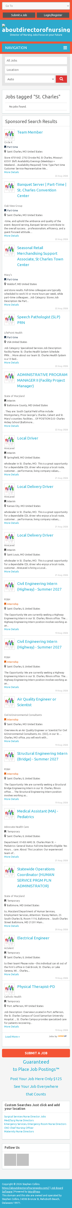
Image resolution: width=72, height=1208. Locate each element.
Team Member (30, 132)
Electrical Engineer (33, 938)
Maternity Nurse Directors (19, 1131)
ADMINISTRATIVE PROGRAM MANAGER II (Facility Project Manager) (42, 380)
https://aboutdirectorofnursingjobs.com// (25, 1188)
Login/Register (53, 15)
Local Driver (27, 438)
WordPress (34, 1191)
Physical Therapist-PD (36, 986)
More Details (11, 172)
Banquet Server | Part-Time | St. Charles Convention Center (41, 190)
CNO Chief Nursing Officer (19, 1128)
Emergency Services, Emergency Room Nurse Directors (35, 1124)
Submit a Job (19, 15)
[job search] (62, 1036)
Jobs (51, 1036)
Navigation (16, 48)
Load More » (12, 1036)
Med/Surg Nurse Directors (19, 1120)
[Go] (61, 79)
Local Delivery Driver (35, 486)
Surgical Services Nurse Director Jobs (25, 1116)
